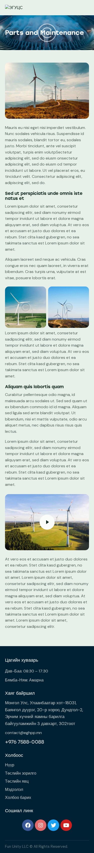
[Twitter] (53, 825)
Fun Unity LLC (17, 846)
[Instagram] (40, 825)
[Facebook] (28, 825)
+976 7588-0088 (24, 742)
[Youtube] (66, 825)
